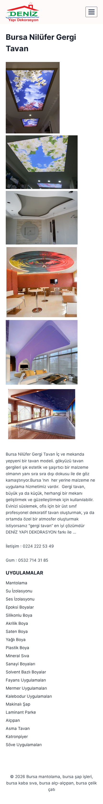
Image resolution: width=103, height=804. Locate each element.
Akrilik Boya (17, 623)
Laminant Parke (21, 712)
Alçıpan (13, 720)
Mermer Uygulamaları (26, 688)
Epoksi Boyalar (20, 607)
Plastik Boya (17, 647)
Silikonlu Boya (19, 615)
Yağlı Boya (16, 639)
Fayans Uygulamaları (26, 680)
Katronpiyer (17, 736)
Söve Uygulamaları (24, 744)
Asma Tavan (18, 728)
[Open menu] (91, 12)
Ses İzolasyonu (20, 599)
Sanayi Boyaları (20, 664)
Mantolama (16, 582)
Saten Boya (17, 631)
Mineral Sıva (17, 655)
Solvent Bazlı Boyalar (26, 672)
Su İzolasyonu (19, 591)
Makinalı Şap (18, 704)
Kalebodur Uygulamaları (29, 696)
